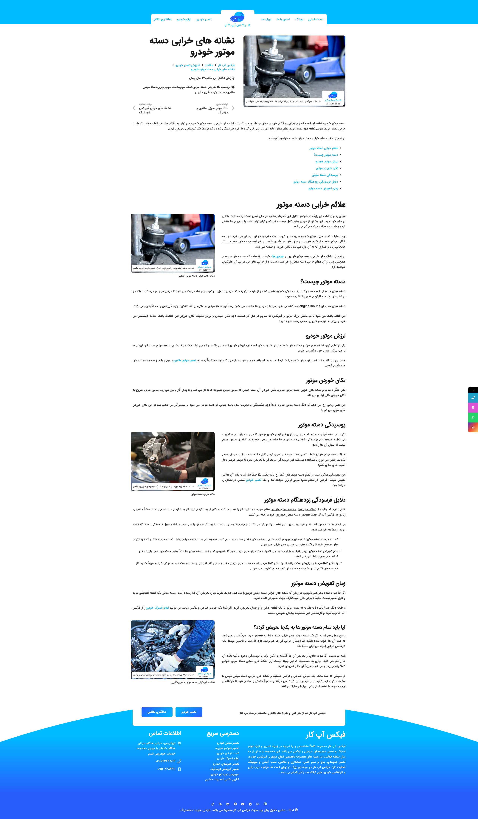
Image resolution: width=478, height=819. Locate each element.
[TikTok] (213, 804)
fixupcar (278, 256)
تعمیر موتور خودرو (228, 743)
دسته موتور (185, 87)
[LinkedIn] (228, 804)
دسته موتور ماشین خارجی (210, 92)
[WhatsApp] (257, 804)
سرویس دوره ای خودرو (225, 774)
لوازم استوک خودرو (157, 607)
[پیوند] (237, 19)
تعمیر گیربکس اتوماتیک (224, 769)
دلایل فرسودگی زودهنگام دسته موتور (315, 181)
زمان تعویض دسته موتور (323, 188)
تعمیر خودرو (253, 480)
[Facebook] (235, 804)
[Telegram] (250, 804)
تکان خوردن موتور (327, 168)
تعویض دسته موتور (204, 87)
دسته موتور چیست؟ (326, 155)
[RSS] (220, 804)
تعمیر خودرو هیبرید (227, 748)
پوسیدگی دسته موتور (325, 175)
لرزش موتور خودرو (327, 161)
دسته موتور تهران (168, 87)
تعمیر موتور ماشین (185, 360)
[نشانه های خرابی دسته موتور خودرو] (294, 38)
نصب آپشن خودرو (228, 753)
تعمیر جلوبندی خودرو (226, 763)
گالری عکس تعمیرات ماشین (222, 779)
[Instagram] (265, 804)
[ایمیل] (242, 804)
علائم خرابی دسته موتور (324, 148)
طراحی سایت (203, 810)
